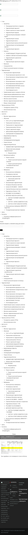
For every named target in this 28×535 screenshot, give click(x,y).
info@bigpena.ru (5, 1)
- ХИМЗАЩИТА (22, 501)
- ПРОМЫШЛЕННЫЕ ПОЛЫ (23, 489)
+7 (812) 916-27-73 (16, 1)
